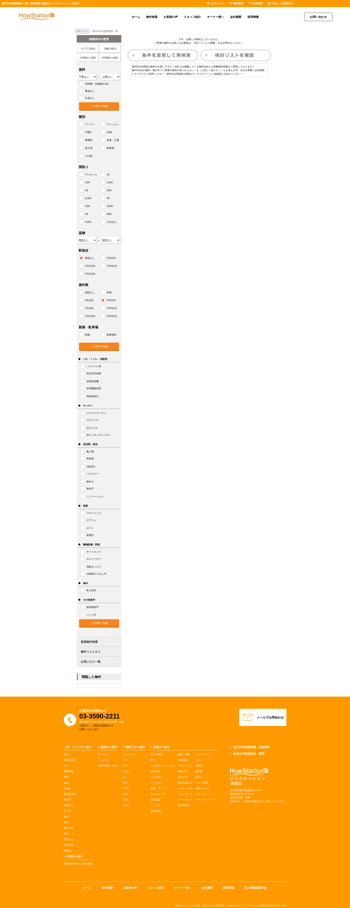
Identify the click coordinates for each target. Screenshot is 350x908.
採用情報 (253, 16)
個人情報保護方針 (255, 887)
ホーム (136, 16)
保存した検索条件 (282, 3)
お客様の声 (171, 16)
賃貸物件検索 (89, 641)
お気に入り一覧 (91, 661)
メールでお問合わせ (270, 717)
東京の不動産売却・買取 (249, 753)
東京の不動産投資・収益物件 (251, 747)
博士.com (207, 905)
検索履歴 (257, 3)
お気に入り (217, 3)
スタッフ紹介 (192, 16)
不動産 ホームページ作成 (187, 905)
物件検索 (152, 16)
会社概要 (235, 16)
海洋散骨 (219, 905)
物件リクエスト (91, 651)
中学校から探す (110, 57)
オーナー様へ (215, 16)
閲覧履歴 (238, 3)
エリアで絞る (88, 48)
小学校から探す (88, 57)
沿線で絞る (110, 48)
